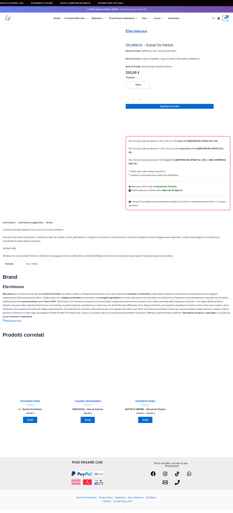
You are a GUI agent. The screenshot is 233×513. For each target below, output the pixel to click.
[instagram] (165, 473)
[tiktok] (177, 473)
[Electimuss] (136, 123)
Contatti (106, 501)
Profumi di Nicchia (74, 18)
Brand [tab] (49, 222)
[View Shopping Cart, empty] (225, 18)
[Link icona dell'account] (218, 18)
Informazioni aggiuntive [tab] (30, 222)
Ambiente (97, 18)
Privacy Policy (106, 497)
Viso (144, 18)
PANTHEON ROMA (30, 401)
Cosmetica (173, 18)
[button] (85, 18)
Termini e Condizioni (86, 497)
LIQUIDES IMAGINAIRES (88, 401)
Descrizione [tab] (9, 222)
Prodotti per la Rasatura (122, 18)
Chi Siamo (151, 497)
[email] (165, 482)
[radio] (138, 84)
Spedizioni (120, 497)
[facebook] (153, 473)
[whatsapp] (189, 473)
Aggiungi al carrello (169, 106)
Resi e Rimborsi (135, 497)
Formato (130, 77)
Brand (57, 18)
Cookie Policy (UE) (122, 501)
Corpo (157, 18)
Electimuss (136, 31)
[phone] (177, 482)
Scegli (30, 420)
